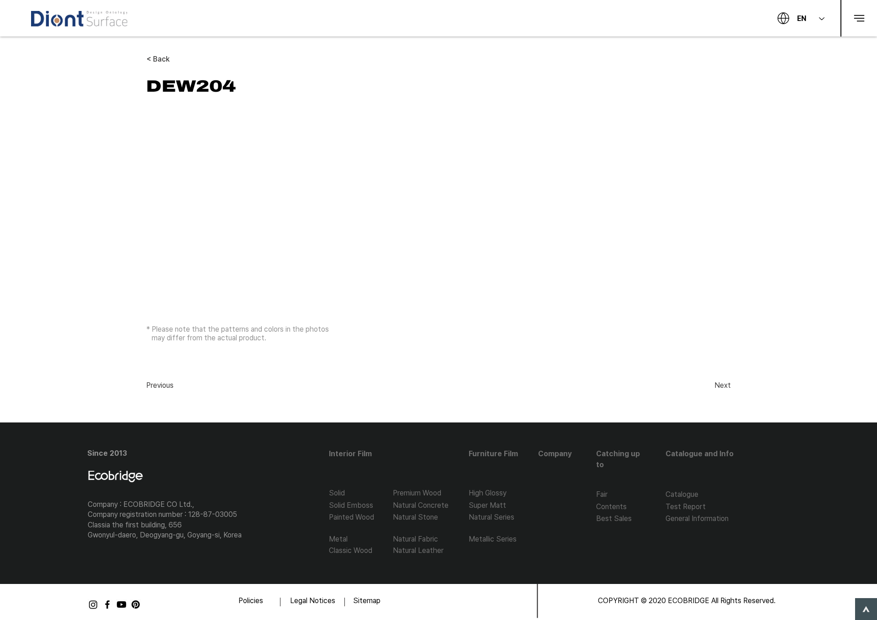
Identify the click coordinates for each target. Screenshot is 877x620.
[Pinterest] (135, 604)
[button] (858, 18)
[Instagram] (93, 604)
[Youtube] (121, 604)
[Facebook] (107, 604)
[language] (783, 18)
